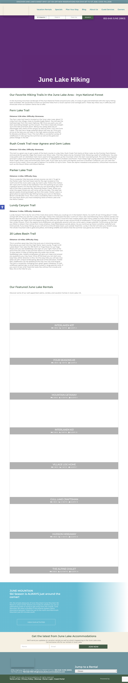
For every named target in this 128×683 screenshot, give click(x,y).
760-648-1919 (28, 672)
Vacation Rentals (44, 9)
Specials (58, 9)
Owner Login (47, 679)
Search (88, 17)
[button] (2, 207)
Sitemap (37, 679)
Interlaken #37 (64, 325)
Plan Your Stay (72, 9)
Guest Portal (59, 679)
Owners (121, 9)
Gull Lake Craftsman (64, 499)
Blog (84, 9)
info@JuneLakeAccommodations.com (49, 672)
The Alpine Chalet (64, 568)
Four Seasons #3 (64, 360)
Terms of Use (15, 679)
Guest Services (107, 9)
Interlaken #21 (64, 429)
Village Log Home (64, 464)
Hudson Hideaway (64, 534)
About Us (94, 9)
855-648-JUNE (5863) (63, 670)
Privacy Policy (27, 679)
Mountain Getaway (64, 394)
